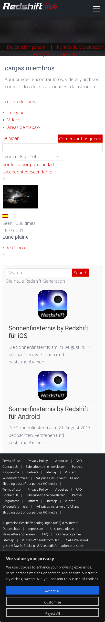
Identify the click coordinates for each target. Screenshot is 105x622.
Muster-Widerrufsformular (40, 540)
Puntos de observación (80, 47)
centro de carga (20, 101)
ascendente (14, 172)
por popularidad (37, 164)
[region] (52, 586)
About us (61, 461)
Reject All (52, 613)
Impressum (35, 529)
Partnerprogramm (68, 534)
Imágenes (17, 112)
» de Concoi (14, 248)
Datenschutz (11, 529)
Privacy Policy (38, 461)
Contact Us (10, 467)
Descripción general (26, 47)
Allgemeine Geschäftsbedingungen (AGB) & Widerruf (40, 523)
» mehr (38, 362)
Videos (14, 120)
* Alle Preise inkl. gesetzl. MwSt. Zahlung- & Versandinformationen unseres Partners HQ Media (45, 546)
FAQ (78, 461)
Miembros (70, 54)
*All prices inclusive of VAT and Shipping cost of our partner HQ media (41, 481)
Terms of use (11, 461)
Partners (32, 472)
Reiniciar (10, 138)
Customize (52, 602)
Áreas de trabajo (23, 127)
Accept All (52, 591)
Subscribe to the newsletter (45, 467)
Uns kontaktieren (62, 529)
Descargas (39, 54)
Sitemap (51, 472)
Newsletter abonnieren (18, 534)
